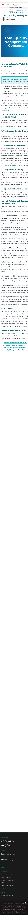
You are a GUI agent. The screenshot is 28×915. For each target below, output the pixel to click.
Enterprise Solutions (8, 875)
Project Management (18, 7)
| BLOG (14, 5)
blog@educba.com (20, 10)
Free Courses (5, 877)
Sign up (3, 888)
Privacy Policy (21, 912)
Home (10, 7)
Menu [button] (23, 5)
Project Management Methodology (15, 342)
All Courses (5, 883)
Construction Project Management (15, 345)
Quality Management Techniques (15, 350)
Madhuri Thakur (10, 19)
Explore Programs (7, 880)
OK (26, 903)
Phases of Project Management (14, 347)
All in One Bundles (7, 885)
